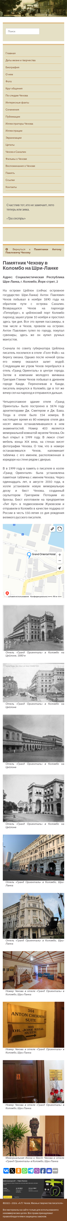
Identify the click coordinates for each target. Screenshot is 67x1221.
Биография (12, 67)
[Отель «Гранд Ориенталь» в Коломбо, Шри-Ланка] (33, 857)
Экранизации (14, 137)
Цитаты (10, 144)
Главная (11, 53)
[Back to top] (58, 1212)
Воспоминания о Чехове (20, 165)
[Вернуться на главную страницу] (33, 8)
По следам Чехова (17, 95)
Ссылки (10, 179)
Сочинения (12, 109)
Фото (9, 81)
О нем (9, 74)
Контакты (11, 186)
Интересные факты (17, 102)
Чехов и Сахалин (16, 151)
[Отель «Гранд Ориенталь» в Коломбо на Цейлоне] (33, 682)
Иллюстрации (14, 130)
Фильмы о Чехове (16, 158)
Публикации (13, 116)
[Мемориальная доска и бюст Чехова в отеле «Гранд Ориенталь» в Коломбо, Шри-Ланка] (33, 1135)
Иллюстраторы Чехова (19, 123)
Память (10, 172)
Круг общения (14, 88)
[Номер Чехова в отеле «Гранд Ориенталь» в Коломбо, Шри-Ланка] (33, 969)
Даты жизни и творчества (21, 60)
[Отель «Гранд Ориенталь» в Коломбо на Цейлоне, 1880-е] (33, 627)
